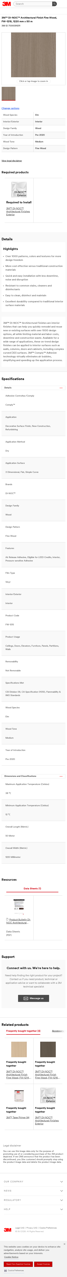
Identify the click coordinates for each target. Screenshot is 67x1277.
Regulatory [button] (12, 1200)
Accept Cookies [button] (43, 1264)
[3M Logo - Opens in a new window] (6, 4)
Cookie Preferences (48, 1228)
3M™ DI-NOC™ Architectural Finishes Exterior (18, 211)
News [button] (8, 1191)
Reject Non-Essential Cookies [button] (18, 1264)
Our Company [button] (14, 1182)
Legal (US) (19, 1228)
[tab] (32, 888)
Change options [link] (10, 108)
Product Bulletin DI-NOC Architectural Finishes (18, 921)
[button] (14, 1270)
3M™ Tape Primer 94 (17, 1117)
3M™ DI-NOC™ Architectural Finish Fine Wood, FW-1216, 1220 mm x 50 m (46, 1074)
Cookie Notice (11, 1257)
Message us (37, 998)
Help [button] (7, 1209)
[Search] (54, 4)
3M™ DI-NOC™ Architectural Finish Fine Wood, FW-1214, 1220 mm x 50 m (17, 1074)
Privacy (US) (31, 1228)
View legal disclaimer (12, 161)
